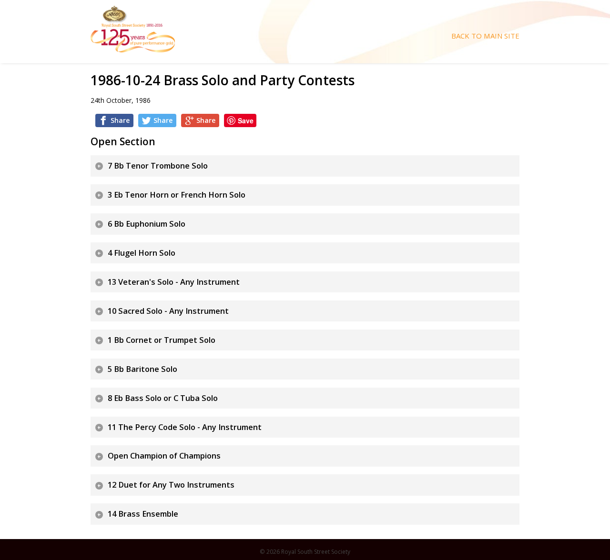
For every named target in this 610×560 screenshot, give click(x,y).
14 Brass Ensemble (143, 514)
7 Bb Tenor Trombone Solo (158, 165)
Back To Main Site (485, 36)
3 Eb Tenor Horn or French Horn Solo (176, 195)
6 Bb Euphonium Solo (146, 224)
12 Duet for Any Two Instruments (171, 485)
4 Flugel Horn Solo (141, 253)
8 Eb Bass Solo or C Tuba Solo (163, 398)
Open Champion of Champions (164, 455)
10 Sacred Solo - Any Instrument (168, 311)
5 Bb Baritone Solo (142, 369)
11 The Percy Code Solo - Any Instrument (185, 427)
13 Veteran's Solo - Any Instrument (174, 282)
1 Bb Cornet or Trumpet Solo (161, 340)
